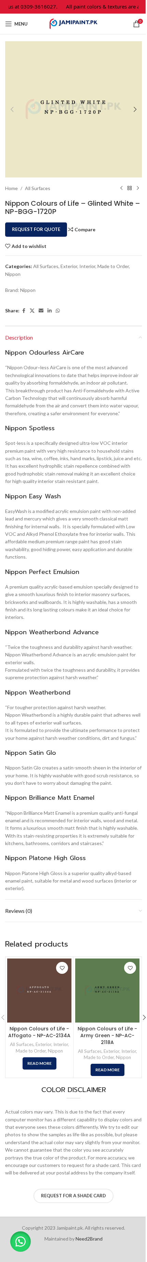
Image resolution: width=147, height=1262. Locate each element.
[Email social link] (41, 310)
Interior (87, 266)
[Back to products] (129, 188)
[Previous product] (121, 188)
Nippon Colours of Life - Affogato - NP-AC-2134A (39, 1032)
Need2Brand (89, 1239)
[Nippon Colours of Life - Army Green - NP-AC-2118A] (107, 991)
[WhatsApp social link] (58, 310)
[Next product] (138, 188)
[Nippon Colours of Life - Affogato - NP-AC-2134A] (39, 991)
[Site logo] (73, 23)
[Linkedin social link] (49, 310)
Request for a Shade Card (73, 1195)
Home (11, 188)
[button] (12, 109)
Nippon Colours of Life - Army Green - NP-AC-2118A (107, 1035)
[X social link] (32, 310)
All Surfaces (37, 188)
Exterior (69, 266)
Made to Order (113, 266)
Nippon (13, 274)
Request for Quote (36, 229)
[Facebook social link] (23, 310)
